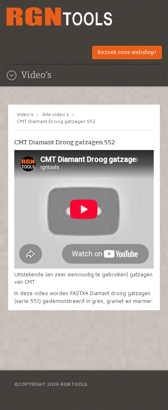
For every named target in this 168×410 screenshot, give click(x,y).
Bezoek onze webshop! (127, 52)
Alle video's (55, 114)
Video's (25, 114)
